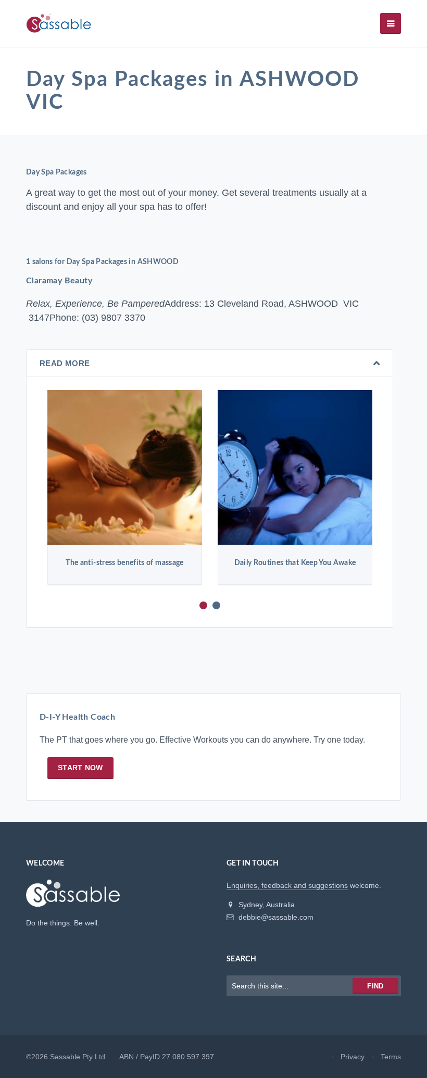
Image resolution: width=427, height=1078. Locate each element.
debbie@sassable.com (274, 917)
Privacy (353, 1056)
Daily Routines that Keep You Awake (295, 563)
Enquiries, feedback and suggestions (287, 885)
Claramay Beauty (59, 281)
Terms (391, 1056)
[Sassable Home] (73, 898)
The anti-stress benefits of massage (124, 563)
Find (375, 986)
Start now (80, 767)
